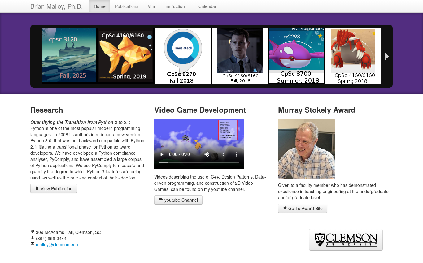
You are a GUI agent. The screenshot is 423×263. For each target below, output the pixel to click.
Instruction (175, 6)
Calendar (207, 6)
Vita (151, 6)
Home (100, 6)
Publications (126, 6)
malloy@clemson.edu (57, 244)
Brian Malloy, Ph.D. (56, 6)
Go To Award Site (305, 208)
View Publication (55, 188)
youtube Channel (180, 200)
